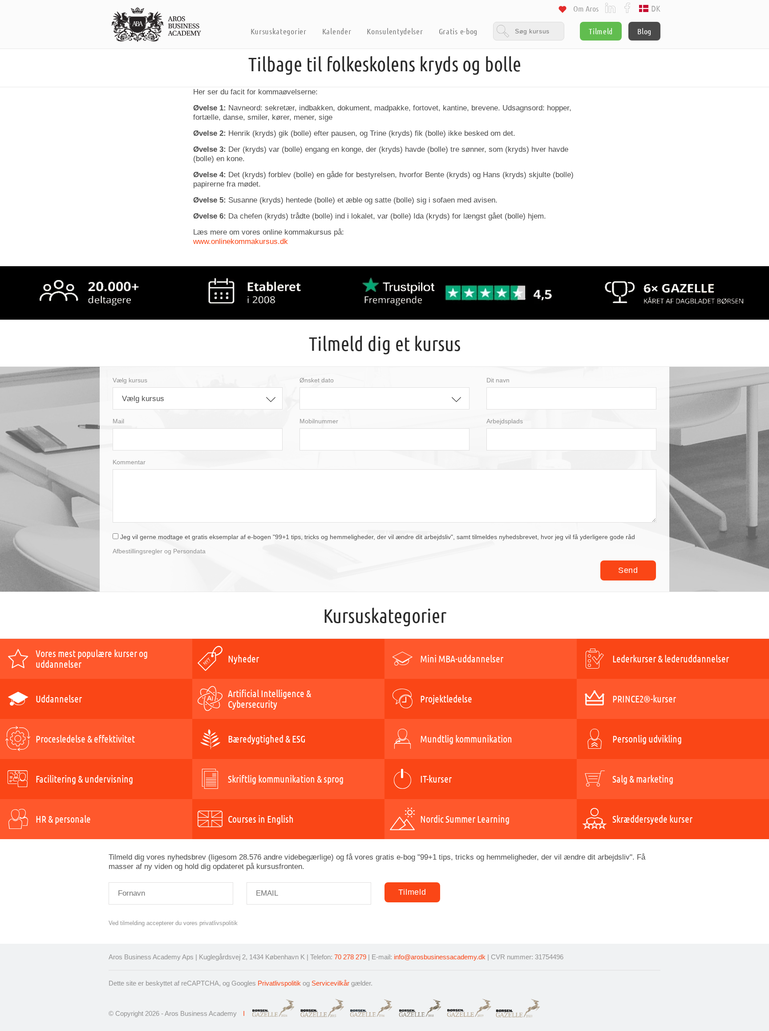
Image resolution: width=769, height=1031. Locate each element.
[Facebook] (627, 7)
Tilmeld (601, 31)
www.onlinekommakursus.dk (240, 241)
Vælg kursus (130, 380)
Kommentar (129, 462)
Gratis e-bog (458, 31)
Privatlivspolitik (279, 983)
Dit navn (498, 380)
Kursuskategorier (278, 31)
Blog (644, 31)
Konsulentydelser (395, 31)
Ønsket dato (317, 380)
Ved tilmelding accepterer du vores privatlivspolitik (173, 923)
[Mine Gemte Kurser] (563, 11)
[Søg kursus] (528, 31)
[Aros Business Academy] (156, 24)
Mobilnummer (319, 421)
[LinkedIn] (610, 7)
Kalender (337, 31)
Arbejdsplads (504, 421)
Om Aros (586, 8)
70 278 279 (350, 957)
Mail (118, 421)
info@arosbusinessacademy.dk (440, 957)
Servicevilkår (330, 983)
